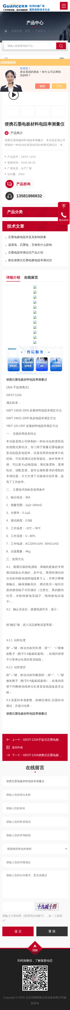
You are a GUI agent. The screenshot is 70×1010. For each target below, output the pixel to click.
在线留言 (31, 277)
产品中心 (40, 30)
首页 (27, 30)
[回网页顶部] (63, 206)
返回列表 (17, 747)
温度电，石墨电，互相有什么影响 (30, 244)
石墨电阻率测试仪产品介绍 (25, 252)
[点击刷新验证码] (47, 907)
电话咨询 (63, 220)
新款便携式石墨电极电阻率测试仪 (30, 260)
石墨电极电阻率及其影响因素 (27, 237)
